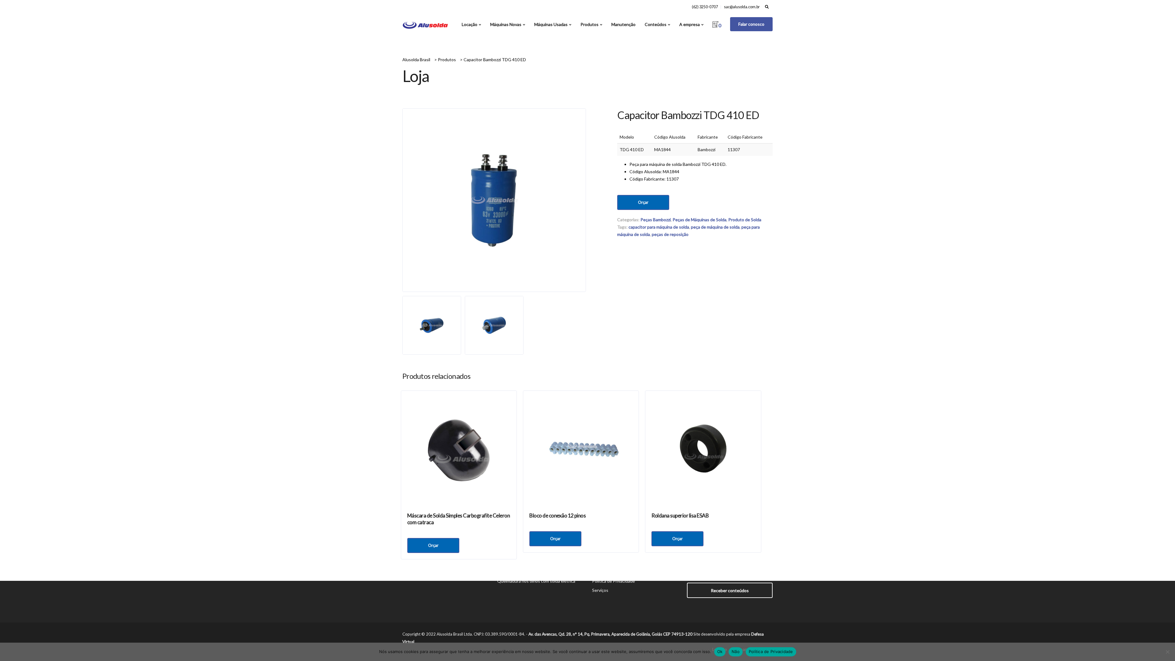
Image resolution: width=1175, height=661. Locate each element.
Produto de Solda (744, 219)
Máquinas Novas (505, 24)
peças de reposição (670, 234)
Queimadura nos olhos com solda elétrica (536, 581)
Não (736, 651)
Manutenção (623, 24)
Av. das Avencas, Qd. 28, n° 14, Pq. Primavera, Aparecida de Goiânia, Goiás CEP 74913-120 (610, 634)
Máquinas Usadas (551, 24)
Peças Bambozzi (655, 219)
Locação (469, 24)
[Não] (1167, 652)
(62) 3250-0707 (705, 7)
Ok (720, 651)
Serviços (600, 590)
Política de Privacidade (613, 581)
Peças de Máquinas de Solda (699, 219)
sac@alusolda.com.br (742, 7)
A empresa (689, 24)
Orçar (643, 202)
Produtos (589, 24)
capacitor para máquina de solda (659, 227)
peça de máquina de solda (715, 227)
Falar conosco (751, 24)
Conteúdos (655, 24)
